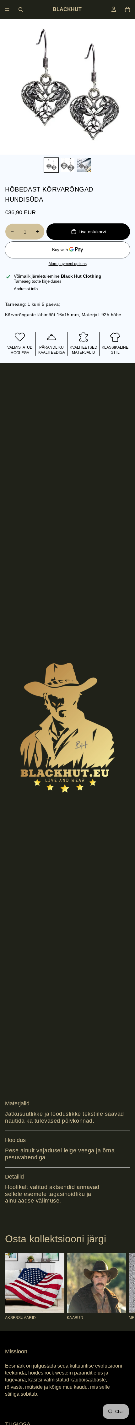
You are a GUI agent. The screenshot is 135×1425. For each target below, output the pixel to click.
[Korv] (127, 9)
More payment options (68, 264)
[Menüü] (7, 9)
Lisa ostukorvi (92, 231)
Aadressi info (26, 289)
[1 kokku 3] (51, 165)
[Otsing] (21, 9)
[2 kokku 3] (67, 165)
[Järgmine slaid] (123, 1287)
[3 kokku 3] (84, 165)
